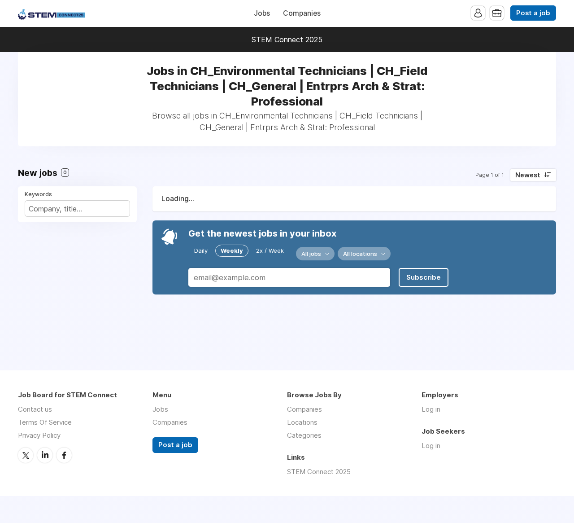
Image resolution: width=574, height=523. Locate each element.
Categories (304, 435)
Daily (201, 250)
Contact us (35, 409)
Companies (302, 13)
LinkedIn (44, 455)
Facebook (64, 455)
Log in (431, 409)
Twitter (25, 455)
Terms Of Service (45, 422)
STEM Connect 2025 (287, 39)
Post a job (533, 13)
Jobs (262, 13)
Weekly (232, 250)
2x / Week (270, 250)
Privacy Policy (39, 435)
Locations (302, 422)
